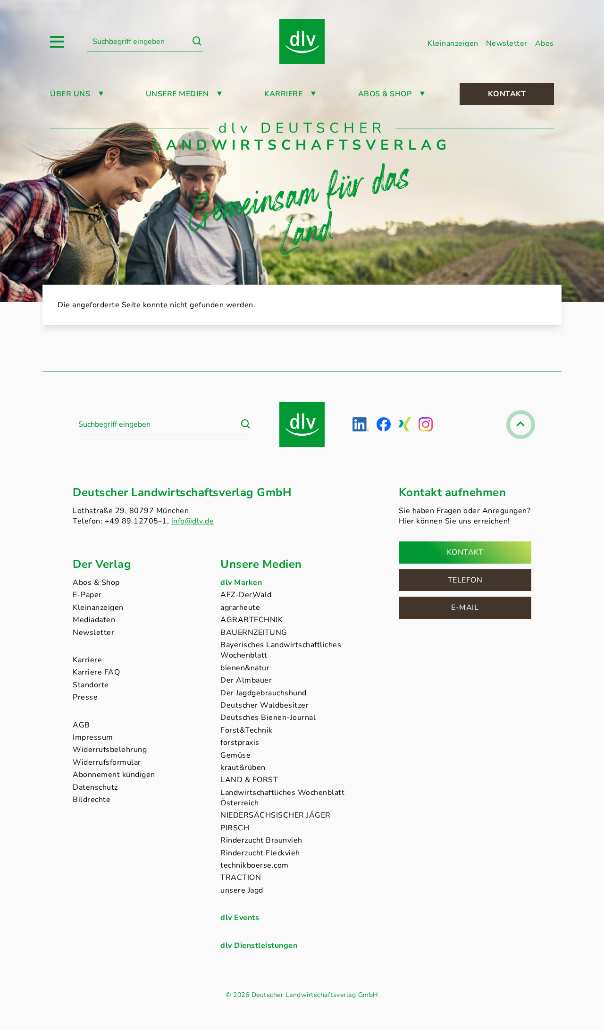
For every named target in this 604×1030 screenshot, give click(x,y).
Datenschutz (95, 787)
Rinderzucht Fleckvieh (260, 853)
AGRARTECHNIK (251, 620)
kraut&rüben (243, 767)
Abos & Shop (96, 582)
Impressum (93, 737)
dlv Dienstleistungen (258, 945)
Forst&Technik (246, 730)
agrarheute (240, 607)
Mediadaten (94, 620)
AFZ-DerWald (246, 595)
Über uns (70, 94)
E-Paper (87, 595)
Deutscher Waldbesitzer (264, 705)
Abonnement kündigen (114, 774)
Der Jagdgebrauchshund (263, 693)
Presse (85, 697)
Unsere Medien (177, 94)
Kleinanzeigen (453, 43)
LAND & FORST (249, 780)
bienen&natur (244, 668)
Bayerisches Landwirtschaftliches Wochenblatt (280, 650)
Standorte (91, 685)
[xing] (404, 424)
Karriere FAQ (96, 672)
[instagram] (426, 424)
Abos (544, 43)
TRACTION (240, 877)
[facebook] (384, 424)
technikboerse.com (254, 865)
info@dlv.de (192, 521)
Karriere (283, 94)
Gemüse (235, 755)
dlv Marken (241, 582)
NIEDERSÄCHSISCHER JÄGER (275, 815)
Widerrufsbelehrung (110, 749)
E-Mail (464, 607)
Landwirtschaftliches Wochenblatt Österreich (282, 797)
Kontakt (507, 94)
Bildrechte (91, 799)
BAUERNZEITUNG (253, 632)
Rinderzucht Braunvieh (261, 840)
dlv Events (239, 917)
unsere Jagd (241, 890)
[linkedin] (360, 424)
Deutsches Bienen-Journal (268, 717)
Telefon (465, 580)
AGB (81, 725)
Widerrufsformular (107, 762)
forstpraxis (240, 742)
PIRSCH (234, 828)
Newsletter (507, 43)
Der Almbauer (246, 680)
